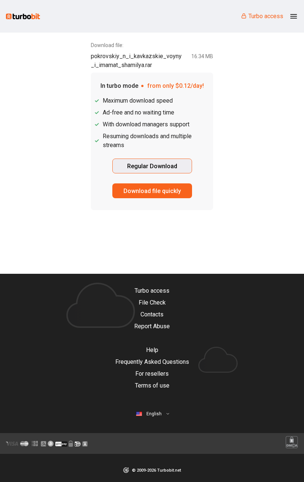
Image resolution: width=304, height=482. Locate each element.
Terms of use (152, 385)
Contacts (152, 314)
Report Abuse (152, 326)
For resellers (152, 373)
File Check (152, 302)
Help (152, 349)
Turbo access (265, 16)
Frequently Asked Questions (152, 361)
